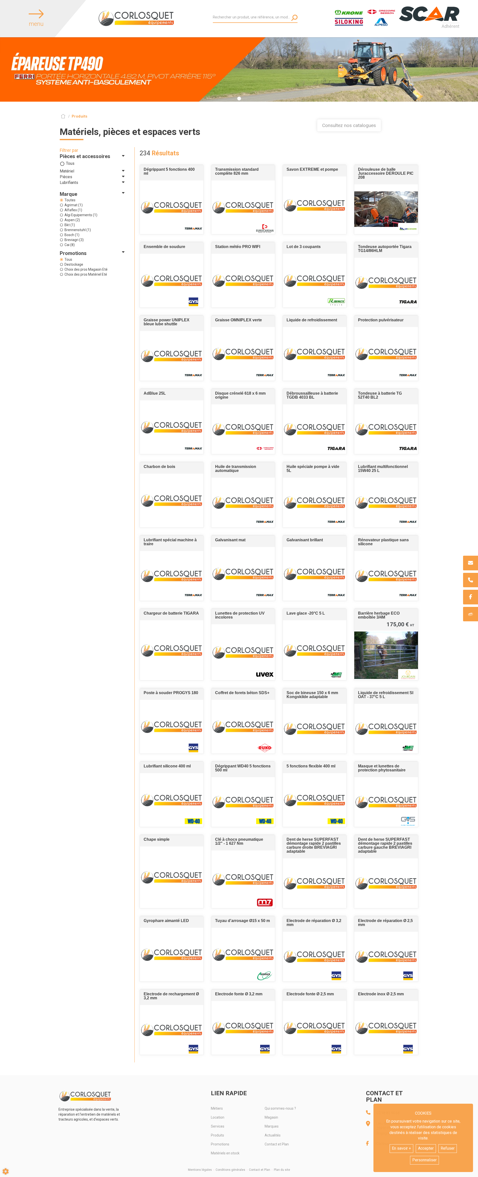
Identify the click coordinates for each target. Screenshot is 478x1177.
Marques (272, 1126)
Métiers (217, 1108)
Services (217, 1126)
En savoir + (401, 1148)
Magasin (271, 1117)
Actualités (273, 1135)
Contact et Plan (277, 1144)
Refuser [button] (448, 1148)
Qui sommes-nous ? (280, 1108)
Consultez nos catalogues (349, 125)
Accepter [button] (426, 1148)
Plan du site (282, 1170)
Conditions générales (230, 1170)
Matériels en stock (225, 1153)
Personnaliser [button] (424, 1160)
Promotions (220, 1144)
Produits (217, 1135)
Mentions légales (200, 1170)
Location (217, 1117)
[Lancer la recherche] (294, 18)
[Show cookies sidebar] (5, 1171)
